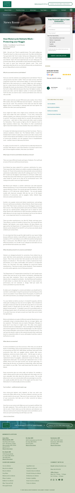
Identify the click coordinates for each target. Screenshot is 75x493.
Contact (63, 10)
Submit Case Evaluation (58, 55)
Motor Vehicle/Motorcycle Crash (57, 38)
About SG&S (7, 10)
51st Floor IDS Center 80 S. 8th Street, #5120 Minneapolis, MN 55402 (9, 443)
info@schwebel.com (60, 466)
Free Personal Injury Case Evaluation (59, 20)
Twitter (56, 480)
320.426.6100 (6, 457)
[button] (71, 9)
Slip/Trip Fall (52, 42)
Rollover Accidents (53, 110)
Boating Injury (53, 46)
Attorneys (33, 10)
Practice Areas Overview (54, 114)
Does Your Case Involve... (53, 35)
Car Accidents (51, 103)
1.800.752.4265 (37, 425)
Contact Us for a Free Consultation (60, 4)
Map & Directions (8, 449)
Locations (54, 10)
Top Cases (43, 10)
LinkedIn (62, 480)
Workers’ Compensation (55, 40)
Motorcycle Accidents (53, 107)
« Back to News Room (8, 416)
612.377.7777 (42, 4)
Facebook (51, 480)
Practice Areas (20, 10)
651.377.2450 (29, 443)
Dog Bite (52, 44)
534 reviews (55, 72)
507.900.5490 (54, 443)
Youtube (59, 480)
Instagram (53, 480)
